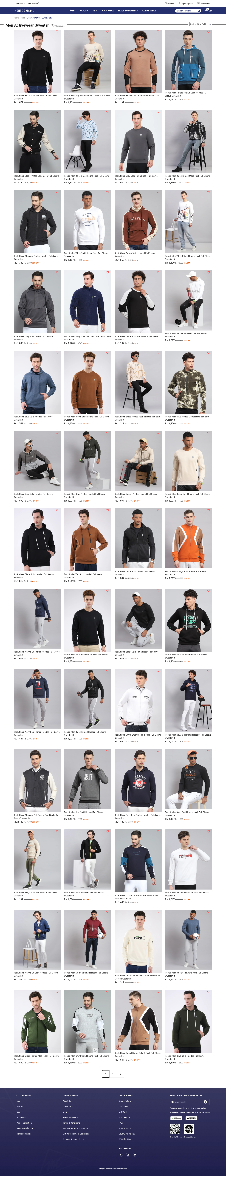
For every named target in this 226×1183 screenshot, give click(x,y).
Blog (65, 1112)
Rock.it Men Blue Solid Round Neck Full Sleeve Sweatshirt (186, 974)
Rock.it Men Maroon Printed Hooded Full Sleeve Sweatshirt (86, 974)
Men (23, 18)
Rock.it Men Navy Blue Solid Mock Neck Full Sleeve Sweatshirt (87, 338)
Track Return (124, 1117)
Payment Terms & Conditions (75, 1128)
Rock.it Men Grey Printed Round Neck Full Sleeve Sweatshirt (86, 1057)
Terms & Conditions (71, 1123)
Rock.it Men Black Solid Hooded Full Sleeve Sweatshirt (33, 576)
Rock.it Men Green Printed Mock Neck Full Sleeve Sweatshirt (36, 1057)
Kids (18, 1112)
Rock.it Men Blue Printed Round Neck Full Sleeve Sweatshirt (86, 177)
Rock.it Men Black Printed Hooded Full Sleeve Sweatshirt (186, 656)
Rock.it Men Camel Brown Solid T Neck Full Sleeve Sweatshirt (138, 1054)
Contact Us (68, 1106)
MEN (72, 11)
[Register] (205, 1102)
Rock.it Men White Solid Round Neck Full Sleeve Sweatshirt (86, 255)
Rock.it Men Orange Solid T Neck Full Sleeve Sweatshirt (185, 573)
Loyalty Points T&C (127, 1134)
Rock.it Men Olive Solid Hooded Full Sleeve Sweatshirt (184, 1057)
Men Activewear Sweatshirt (39, 18)
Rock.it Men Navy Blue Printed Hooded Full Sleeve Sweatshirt (37, 653)
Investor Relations (71, 1117)
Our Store (32, 3)
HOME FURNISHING (128, 11)
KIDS (95, 11)
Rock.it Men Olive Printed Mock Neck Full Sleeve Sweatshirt (187, 418)
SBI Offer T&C (125, 1139)
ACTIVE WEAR (149, 11)
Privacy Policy (125, 1128)
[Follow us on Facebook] (122, 1154)
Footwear (108, 11)
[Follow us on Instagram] (129, 1154)
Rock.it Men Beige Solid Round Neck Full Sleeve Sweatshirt (35, 894)
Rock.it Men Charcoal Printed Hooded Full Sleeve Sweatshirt (36, 257)
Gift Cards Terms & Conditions (76, 1134)
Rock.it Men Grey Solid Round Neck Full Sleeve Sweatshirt (136, 177)
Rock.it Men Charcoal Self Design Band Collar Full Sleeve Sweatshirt (37, 817)
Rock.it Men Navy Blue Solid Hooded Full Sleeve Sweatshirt (36, 974)
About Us (67, 1101)
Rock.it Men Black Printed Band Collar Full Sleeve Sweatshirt (36, 177)
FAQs (121, 1123)
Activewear (21, 1117)
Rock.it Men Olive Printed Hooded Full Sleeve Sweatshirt (84, 495)
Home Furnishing (23, 1134)
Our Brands (18, 3)
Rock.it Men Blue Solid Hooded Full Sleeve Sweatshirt (33, 418)
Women (19, 1106)
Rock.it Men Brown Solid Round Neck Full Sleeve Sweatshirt (137, 97)
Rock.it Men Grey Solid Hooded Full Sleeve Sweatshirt (33, 338)
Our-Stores (123, 1106)
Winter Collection (24, 1123)
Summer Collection (24, 1128)
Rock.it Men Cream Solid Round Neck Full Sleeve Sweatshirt (187, 495)
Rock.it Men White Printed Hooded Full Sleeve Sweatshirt (186, 335)
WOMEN (84, 11)
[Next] (120, 1074)
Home (16, 18)
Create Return (125, 1101)
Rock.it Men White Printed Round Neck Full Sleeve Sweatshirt (188, 257)
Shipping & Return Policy (73, 1139)
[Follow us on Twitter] (136, 1154)
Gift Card (122, 1112)
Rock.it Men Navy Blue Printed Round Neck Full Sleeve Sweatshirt (136, 897)
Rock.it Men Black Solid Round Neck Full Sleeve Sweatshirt (35, 97)
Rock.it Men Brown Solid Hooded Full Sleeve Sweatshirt (135, 255)
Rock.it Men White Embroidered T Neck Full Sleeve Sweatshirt (138, 736)
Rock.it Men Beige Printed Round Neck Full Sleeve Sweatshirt (87, 97)
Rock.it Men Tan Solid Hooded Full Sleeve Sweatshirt (83, 576)
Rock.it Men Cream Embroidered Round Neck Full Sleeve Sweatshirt (137, 977)
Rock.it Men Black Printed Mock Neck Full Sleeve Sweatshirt (187, 177)
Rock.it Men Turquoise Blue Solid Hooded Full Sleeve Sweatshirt (186, 94)
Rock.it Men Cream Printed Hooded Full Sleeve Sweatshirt (136, 495)
